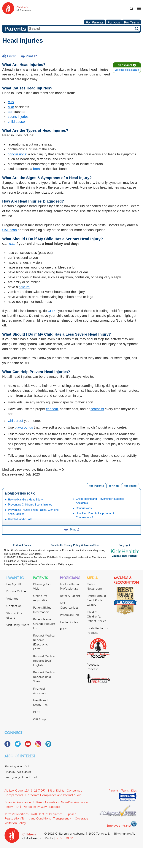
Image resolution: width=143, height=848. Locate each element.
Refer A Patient (70, 596)
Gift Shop (39, 719)
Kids (134, 790)
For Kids (113, 22)
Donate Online (16, 591)
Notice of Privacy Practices (41, 806)
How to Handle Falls (20, 519)
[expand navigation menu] (139, 9)
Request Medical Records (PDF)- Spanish (44, 677)
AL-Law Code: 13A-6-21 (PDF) (24, 790)
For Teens (131, 22)
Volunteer (13, 598)
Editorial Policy (22, 545)
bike (11, 107)
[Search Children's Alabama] (131, 8)
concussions (17, 154)
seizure (24, 287)
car (10, 112)
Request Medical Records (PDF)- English (44, 660)
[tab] (130, 485)
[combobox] (81, 28)
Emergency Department (20, 777)
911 (12, 244)
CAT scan (9, 230)
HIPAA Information (45, 802)
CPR (51, 311)
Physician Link (69, 615)
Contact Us (13, 606)
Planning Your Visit (16, 766)
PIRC (36, 712)
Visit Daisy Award (17, 625)
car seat (52, 409)
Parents (114, 790)
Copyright (124, 545)
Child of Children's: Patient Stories (96, 616)
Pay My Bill (13, 584)
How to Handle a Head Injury (25, 499)
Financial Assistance (17, 771)
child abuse (16, 122)
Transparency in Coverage (70, 818)
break (37, 169)
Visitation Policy (15, 823)
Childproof (15, 421)
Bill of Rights (56, 790)
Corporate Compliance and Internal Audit (53, 795)
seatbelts (97, 409)
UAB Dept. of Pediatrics (46, 814)
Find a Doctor (69, 622)
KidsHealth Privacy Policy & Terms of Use (75, 545)
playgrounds (24, 427)
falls (11, 102)
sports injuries (18, 117)
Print (29, 56)
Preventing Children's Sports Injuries (30, 504)
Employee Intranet (119, 825)
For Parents (94, 22)
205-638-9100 (67, 838)
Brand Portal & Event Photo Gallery (96, 600)
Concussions (84, 508)
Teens (125, 790)
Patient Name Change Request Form (44, 624)
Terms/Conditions (16, 814)
